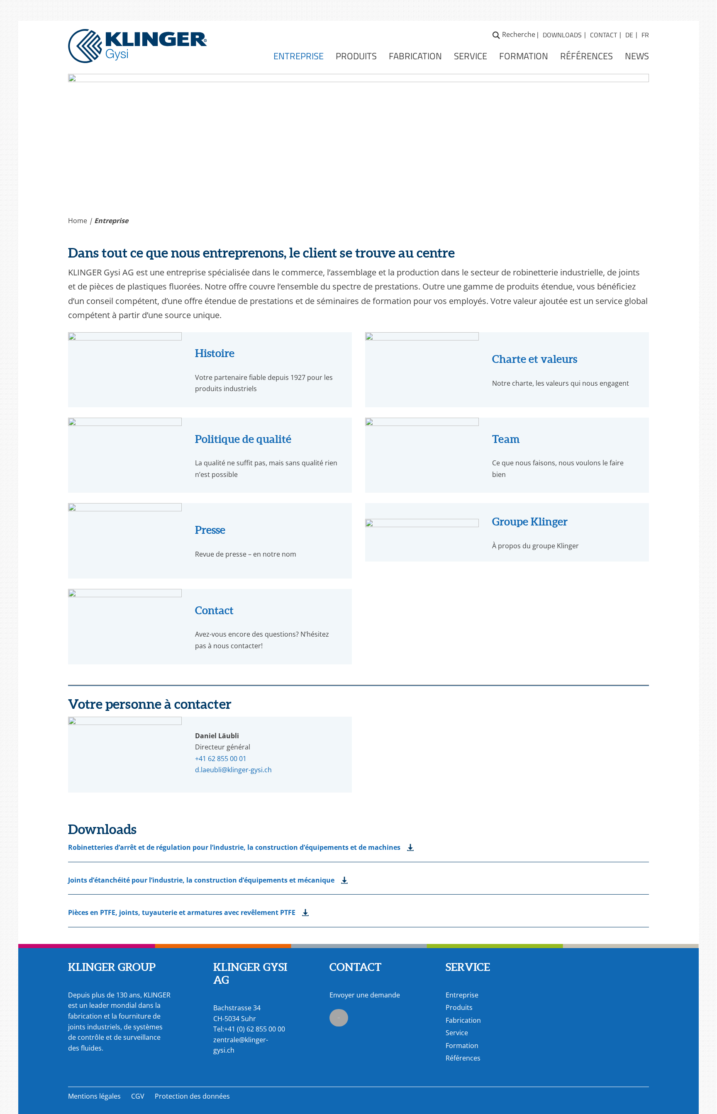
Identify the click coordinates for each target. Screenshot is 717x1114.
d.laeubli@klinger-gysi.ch (233, 769)
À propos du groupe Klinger (535, 545)
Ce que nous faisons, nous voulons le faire (558, 462)
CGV (137, 1096)
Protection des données (192, 1096)
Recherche (496, 34)
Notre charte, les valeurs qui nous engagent (560, 383)
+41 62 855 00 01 (220, 758)
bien (499, 474)
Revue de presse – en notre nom (245, 554)
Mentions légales (94, 1096)
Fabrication (415, 55)
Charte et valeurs (534, 359)
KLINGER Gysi (137, 39)
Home (77, 220)
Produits (356, 55)
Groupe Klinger (530, 522)
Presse (210, 530)
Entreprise (298, 55)
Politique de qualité (243, 439)
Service (470, 55)
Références (586, 55)
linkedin (339, 1017)
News (637, 55)
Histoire (214, 353)
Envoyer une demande (364, 995)
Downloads (562, 35)
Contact (603, 35)
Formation (523, 55)
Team (506, 439)
